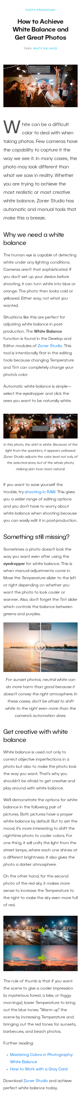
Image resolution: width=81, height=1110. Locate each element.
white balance (45, 48)
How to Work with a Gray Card (39, 1069)
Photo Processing (40, 10)
